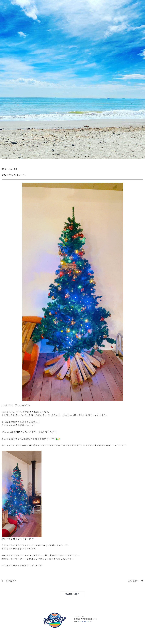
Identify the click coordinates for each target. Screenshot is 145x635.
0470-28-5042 (85, 622)
